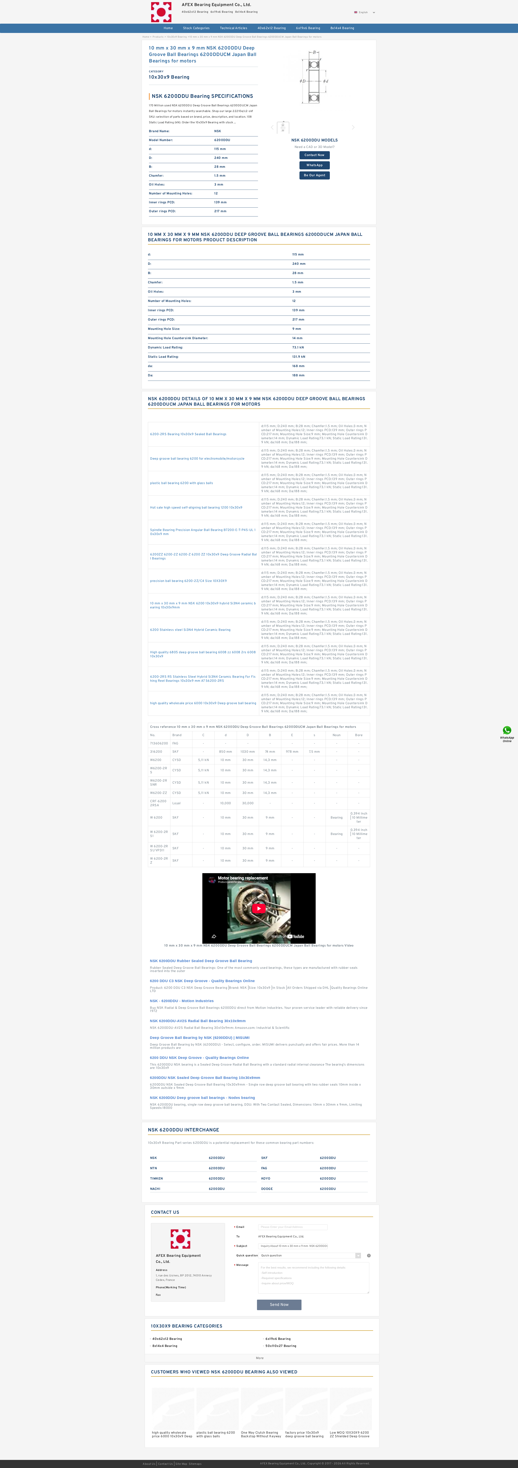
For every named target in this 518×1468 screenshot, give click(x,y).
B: (150, 167)
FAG (264, 1168)
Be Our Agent (314, 175)
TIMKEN (156, 1179)
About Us (149, 1464)
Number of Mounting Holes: (170, 194)
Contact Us (165, 1464)
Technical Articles (233, 28)
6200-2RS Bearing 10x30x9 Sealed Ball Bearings (188, 434)
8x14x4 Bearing (342, 28)
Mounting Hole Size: (164, 329)
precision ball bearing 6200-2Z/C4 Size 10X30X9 (188, 581)
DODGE (267, 1189)
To (238, 1236)
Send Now (279, 1305)
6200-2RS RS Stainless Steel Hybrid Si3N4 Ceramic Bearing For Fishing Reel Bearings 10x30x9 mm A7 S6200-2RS (203, 679)
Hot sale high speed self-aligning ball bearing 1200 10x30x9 (196, 508)
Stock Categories (196, 28)
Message (241, 1265)
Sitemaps (195, 1464)
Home (168, 28)
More (260, 1358)
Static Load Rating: (163, 357)
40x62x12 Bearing (272, 28)
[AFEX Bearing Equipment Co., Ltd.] (161, 11)
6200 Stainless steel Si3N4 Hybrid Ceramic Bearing (190, 630)
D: (150, 158)
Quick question (247, 1255)
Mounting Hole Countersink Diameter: (178, 338)
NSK (153, 1158)
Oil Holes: (157, 185)
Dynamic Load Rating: (165, 348)
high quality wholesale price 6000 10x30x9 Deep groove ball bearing (203, 703)
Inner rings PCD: (162, 203)
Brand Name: (159, 131)
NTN (153, 1168)
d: (150, 149)
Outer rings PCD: (162, 211)
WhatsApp (315, 165)
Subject (240, 1246)
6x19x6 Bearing (308, 28)
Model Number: (161, 140)
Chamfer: (156, 176)
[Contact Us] (507, 734)
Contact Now (315, 155)
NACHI (155, 1189)
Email (239, 1227)
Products (158, 37)
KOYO (266, 1179)
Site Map (181, 1464)
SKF (264, 1158)
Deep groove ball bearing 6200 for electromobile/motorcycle (197, 459)
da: (150, 366)
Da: (150, 376)
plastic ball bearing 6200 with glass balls (181, 483)
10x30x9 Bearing (177, 37)
